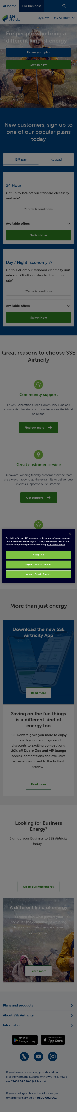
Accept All (38, 554)
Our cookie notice (56, 544)
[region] (38, 556)
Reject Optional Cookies (38, 564)
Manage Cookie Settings (39, 574)
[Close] (70, 534)
